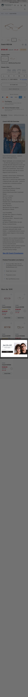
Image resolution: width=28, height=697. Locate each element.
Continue (7, 351)
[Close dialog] (26, 340)
